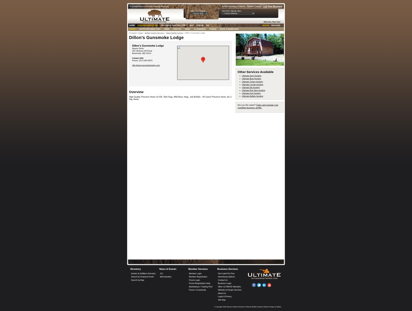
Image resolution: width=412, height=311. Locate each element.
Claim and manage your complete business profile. (258, 106)
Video (187, 29)
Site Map (222, 300)
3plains (278, 307)
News (166, 29)
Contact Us (223, 280)
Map (191, 25)
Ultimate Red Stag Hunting (253, 90)
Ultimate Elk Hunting (251, 87)
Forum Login (194, 280)
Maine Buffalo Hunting (174, 33)
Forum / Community (197, 290)
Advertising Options (226, 277)
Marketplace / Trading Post (200, 287)
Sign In (265, 25)
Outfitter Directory (149, 29)
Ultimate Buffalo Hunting (252, 96)
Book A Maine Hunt (229, 29)
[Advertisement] (261, 163)
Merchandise (165, 277)
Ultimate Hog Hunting (251, 93)
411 (207, 25)
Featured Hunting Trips (174, 25)
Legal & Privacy (225, 296)
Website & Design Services (230, 290)
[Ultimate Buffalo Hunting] (155, 16)
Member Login (195, 273)
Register (275, 25)
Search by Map (137, 280)
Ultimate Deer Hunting (251, 76)
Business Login (224, 283)
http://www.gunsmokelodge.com (146, 65)
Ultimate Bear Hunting (251, 79)
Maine (133, 29)
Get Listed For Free (226, 273)
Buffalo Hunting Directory (154, 33)
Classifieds (200, 29)
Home (132, 25)
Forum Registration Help (199, 283)
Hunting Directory (148, 25)
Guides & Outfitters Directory (143, 273)
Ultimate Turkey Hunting (252, 82)
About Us (222, 293)
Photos (177, 29)
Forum (199, 25)
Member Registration (198, 277)
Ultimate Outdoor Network (235, 307)
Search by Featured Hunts (142, 277)
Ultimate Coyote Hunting (252, 85)
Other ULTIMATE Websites (229, 287)
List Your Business (272, 6)
